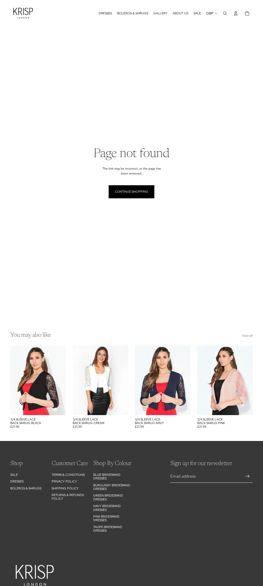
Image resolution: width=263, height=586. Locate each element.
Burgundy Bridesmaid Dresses (111, 487)
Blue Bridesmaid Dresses (106, 476)
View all (247, 336)
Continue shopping (131, 192)
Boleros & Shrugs (25, 488)
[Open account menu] (235, 13)
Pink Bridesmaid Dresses (106, 518)
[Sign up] (247, 476)
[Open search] (225, 13)
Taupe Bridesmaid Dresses (107, 529)
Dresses (17, 481)
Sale (14, 475)
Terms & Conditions (68, 475)
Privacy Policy (64, 481)
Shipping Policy (65, 488)
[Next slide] (249, 380)
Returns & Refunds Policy (68, 497)
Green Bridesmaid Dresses (108, 497)
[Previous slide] (201, 380)
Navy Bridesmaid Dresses (107, 508)
